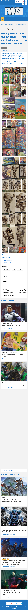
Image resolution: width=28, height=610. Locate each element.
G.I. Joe (3, 590)
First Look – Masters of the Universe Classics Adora (20, 292)
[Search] (26, 19)
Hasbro (7, 590)
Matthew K (11, 328)
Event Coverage (4, 28)
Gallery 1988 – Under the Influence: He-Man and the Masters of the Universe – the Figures (8, 292)
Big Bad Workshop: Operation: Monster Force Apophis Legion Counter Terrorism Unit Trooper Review (13, 562)
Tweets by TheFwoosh (7, 470)
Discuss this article (8, 260)
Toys (8, 558)
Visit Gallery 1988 (8, 263)
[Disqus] (14, 410)
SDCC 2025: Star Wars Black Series (12, 326)
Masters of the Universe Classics (8, 30)
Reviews (4, 558)
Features (11, 28)
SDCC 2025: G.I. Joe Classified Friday (13, 385)
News (11, 323)
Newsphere (20, 606)
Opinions (15, 352)
